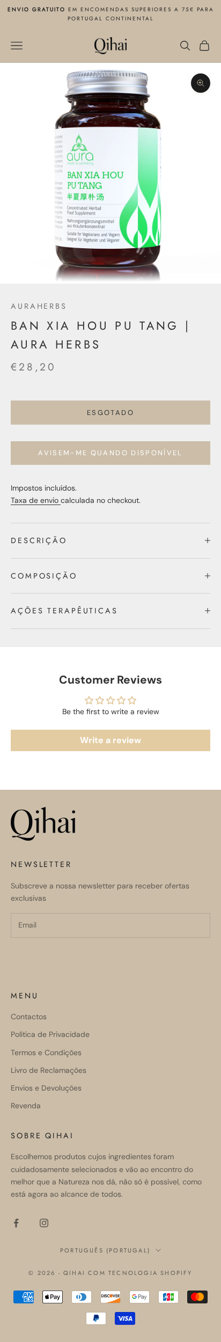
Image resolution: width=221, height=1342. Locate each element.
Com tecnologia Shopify (140, 1273)
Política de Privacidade (50, 1034)
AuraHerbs (39, 306)
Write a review (110, 740)
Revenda (26, 1105)
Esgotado (110, 412)
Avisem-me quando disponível (110, 452)
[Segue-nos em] (16, 1223)
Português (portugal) (105, 1250)
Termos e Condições (46, 1052)
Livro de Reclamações (48, 1070)
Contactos (29, 1016)
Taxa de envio (36, 500)
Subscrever (54, 960)
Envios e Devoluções (46, 1088)
